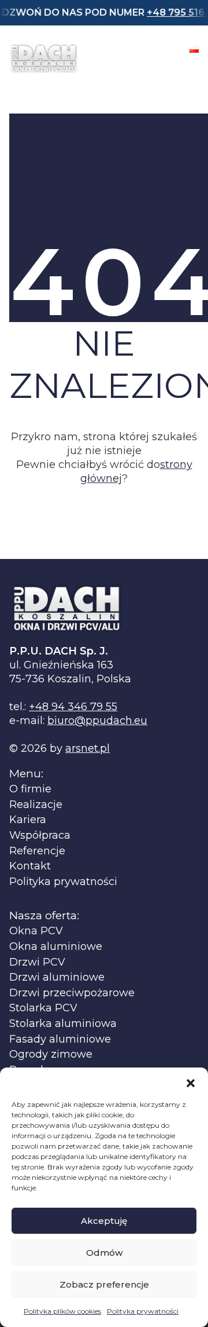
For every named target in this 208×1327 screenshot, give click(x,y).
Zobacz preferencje (104, 1284)
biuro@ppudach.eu (97, 720)
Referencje (37, 851)
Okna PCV (36, 931)
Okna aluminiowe (55, 947)
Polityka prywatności (143, 1311)
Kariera (27, 820)
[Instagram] (163, 49)
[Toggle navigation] (189, 67)
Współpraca (39, 835)
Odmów (104, 1252)
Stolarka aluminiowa (63, 1024)
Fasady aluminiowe (60, 1039)
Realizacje (35, 805)
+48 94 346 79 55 (73, 706)
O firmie (30, 789)
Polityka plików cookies (62, 1311)
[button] (190, 1082)
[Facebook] (133, 49)
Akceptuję (104, 1220)
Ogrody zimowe (50, 1054)
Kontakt (30, 866)
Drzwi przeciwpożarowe (72, 993)
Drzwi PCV (37, 962)
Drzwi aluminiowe (57, 977)
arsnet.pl (87, 748)
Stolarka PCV (43, 1008)
